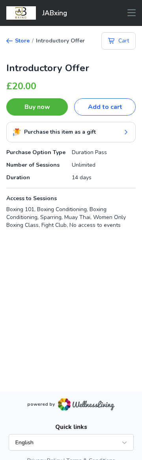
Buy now (37, 107)
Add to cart (105, 107)
